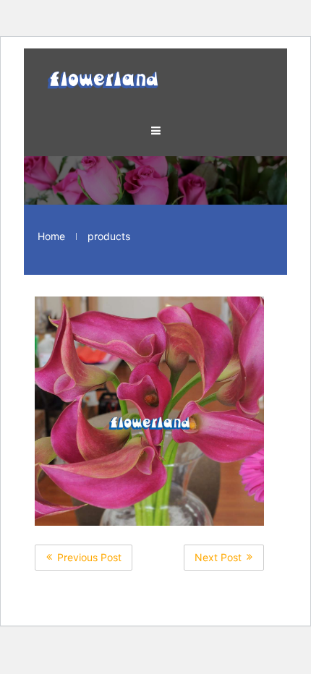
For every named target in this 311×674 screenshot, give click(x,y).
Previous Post (89, 557)
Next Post (218, 557)
